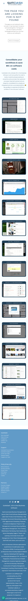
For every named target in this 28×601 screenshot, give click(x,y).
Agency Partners (5, 488)
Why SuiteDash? (5, 435)
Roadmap (3, 442)
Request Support (5, 455)
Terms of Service (5, 466)
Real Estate (20, 563)
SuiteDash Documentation (7, 450)
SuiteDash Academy (6, 451)
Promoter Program (5, 485)
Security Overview (5, 468)
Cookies (3, 475)
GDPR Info (3, 473)
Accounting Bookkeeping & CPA (10, 556)
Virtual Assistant (18, 568)
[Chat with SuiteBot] (3, 598)
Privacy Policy (4, 470)
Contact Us (3, 492)
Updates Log (4, 440)
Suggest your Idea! (5, 457)
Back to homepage (14, 40)
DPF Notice (4, 472)
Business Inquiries (5, 490)
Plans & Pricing (4, 437)
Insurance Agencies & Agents (18, 561)
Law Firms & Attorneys (10, 563)
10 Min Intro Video (5, 453)
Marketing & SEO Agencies (16, 554)
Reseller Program (5, 487)
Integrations (4, 439)
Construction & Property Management (14, 566)
